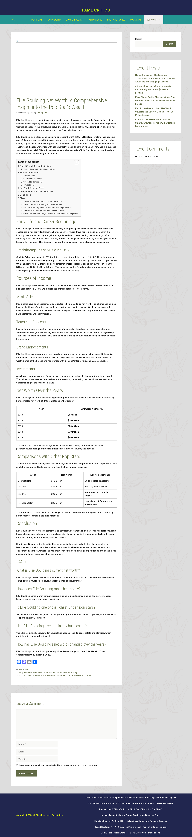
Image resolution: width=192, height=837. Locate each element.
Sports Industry (74, 19)
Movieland (36, 19)
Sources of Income (29, 172)
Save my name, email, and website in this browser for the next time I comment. (58, 765)
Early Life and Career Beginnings (35, 166)
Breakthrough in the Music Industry (40, 169)
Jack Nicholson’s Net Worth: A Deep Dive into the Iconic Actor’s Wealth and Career (55, 675)
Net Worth (152, 19)
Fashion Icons (95, 19)
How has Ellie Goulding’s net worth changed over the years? (51, 213)
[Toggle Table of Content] (75, 162)
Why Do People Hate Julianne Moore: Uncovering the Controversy (48, 672)
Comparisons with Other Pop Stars (36, 191)
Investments (29, 185)
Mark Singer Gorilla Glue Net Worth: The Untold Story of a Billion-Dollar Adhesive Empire (155, 100)
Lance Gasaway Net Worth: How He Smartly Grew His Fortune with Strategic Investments (155, 122)
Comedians (135, 19)
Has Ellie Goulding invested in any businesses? (45, 210)
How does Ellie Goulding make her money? (43, 204)
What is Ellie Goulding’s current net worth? (43, 201)
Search (138, 39)
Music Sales (29, 176)
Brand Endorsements (33, 182)
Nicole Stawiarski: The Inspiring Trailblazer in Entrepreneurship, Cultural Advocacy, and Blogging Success (155, 78)
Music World (54, 19)
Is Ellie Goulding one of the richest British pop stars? (48, 207)
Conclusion (25, 195)
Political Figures (116, 19)
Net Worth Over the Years (32, 188)
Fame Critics (96, 10)
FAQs (22, 198)
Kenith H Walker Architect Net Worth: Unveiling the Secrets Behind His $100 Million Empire (154, 111)
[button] (13, 19)
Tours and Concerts (33, 179)
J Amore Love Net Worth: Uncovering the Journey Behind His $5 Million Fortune (153, 89)
